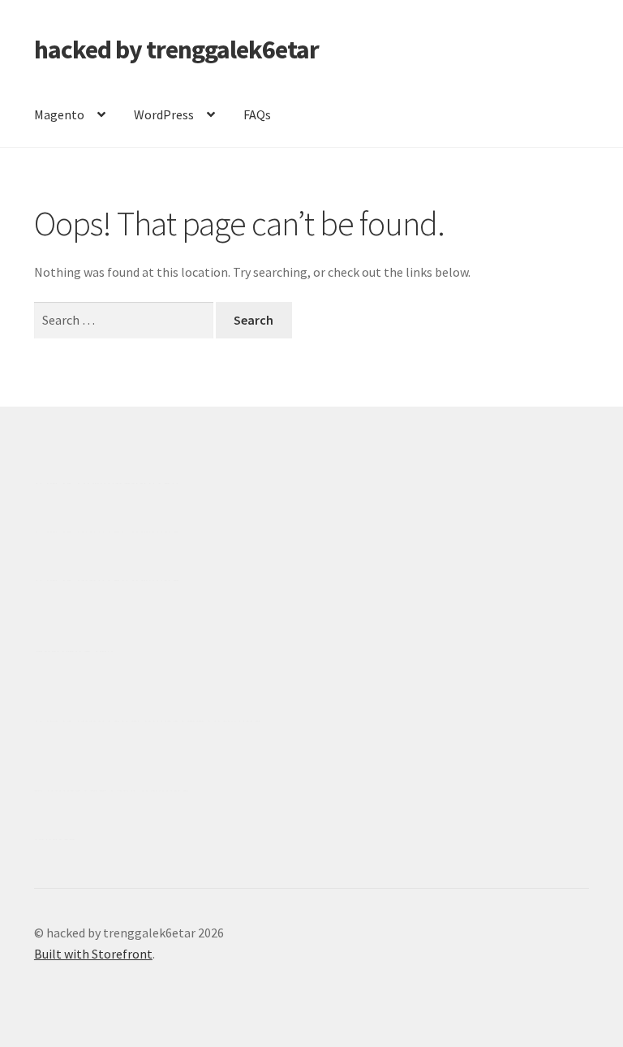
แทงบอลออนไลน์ (131, 483)
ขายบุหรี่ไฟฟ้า (171, 721)
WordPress (164, 114)
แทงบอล (155, 532)
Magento (59, 114)
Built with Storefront (93, 954)
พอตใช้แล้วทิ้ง (74, 651)
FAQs (257, 114)
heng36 (54, 839)
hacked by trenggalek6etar (176, 49)
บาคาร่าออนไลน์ (81, 532)
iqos (127, 790)
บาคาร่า (57, 483)
